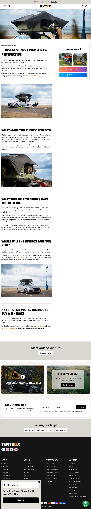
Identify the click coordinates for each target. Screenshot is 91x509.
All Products (4, 463)
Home (3, 45)
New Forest (20, 257)
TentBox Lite (32, 76)
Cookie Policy (72, 490)
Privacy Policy (77, 411)
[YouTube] (16, 449)
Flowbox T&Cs (73, 493)
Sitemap (26, 478)
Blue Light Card (73, 475)
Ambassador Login (51, 466)
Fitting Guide (27, 463)
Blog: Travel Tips (51, 475)
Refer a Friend (50, 463)
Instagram (39, 326)
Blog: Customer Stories (52, 472)
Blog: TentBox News (52, 469)
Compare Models (29, 469)
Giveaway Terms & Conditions (77, 496)
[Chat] (9, 6)
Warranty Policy (73, 469)
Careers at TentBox (51, 478)
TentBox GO (4, 469)
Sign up (20, 500)
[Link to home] (45, 6)
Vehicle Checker (28, 466)
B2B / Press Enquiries (75, 478)
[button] (86, 6)
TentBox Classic (5, 478)
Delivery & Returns (74, 472)
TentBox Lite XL (5, 475)
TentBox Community (8, 328)
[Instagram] (7, 449)
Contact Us (72, 463)
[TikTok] (12, 449)
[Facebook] (3, 449)
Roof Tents (4, 466)
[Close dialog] (39, 482)
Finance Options (73, 466)
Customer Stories (11, 45)
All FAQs (26, 472)
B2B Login (49, 481)
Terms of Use (72, 484)
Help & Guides (28, 475)
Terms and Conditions (75, 481)
